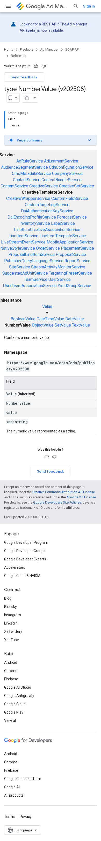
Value (47, 306)
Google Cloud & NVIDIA (22, 576)
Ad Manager (57, 6)
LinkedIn (11, 623)
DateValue (74, 318)
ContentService (14, 186)
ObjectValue (43, 325)
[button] (50, 140)
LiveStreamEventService (23, 242)
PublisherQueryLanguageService (33, 260)
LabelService (63, 223)
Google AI (12, 787)
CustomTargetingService (47, 204)
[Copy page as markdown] (26, 97)
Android (10, 662)
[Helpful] (36, 66)
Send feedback (24, 77)
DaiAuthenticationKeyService (47, 210)
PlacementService (77, 248)
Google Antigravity (19, 696)
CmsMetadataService (31, 173)
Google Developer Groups (24, 551)
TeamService (35, 279)
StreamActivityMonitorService (58, 266)
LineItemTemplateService (62, 235)
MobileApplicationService (70, 242)
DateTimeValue (50, 318)
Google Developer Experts (25, 559)
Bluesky (10, 607)
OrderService (48, 248)
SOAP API (72, 49)
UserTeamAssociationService (30, 285)
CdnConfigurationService (71, 167)
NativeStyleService (17, 248)
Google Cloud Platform (22, 779)
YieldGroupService (74, 285)
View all (10, 720)
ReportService (77, 260)
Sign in (89, 6)
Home (8, 49)
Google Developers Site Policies (57, 502)
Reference (18, 56)
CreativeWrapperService (28, 198)
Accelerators (14, 567)
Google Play (13, 712)
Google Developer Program (26, 542)
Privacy (26, 817)
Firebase (11, 679)
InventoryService (34, 223)
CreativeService (43, 186)
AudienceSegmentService (24, 167)
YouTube (11, 640)
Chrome (10, 671)
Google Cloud (15, 704)
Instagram (12, 615)
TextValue (81, 325)
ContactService (26, 179)
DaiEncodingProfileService (32, 217)
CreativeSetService (76, 186)
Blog (7, 598)
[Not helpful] (44, 66)
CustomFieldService (69, 198)
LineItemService (23, 235)
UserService (59, 279)
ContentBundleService (61, 179)
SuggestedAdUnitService (25, 273)
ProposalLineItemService (31, 254)
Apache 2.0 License (81, 497)
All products (14, 795)
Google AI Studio (17, 687)
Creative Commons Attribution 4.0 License (63, 492)
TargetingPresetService (70, 273)
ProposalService (71, 254)
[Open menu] (8, 6)
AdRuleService (29, 161)
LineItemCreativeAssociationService (47, 229)
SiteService (19, 266)
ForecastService (72, 217)
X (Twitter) (13, 631)
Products (26, 49)
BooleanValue (23, 318)
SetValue (63, 325)
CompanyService (67, 173)
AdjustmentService (61, 161)
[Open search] (76, 6)
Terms (9, 817)
